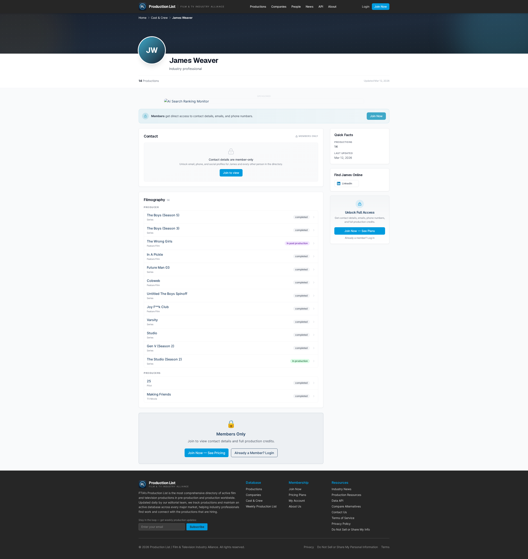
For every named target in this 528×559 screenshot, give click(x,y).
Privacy (309, 547)
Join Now (380, 6)
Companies (278, 6)
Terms (385, 547)
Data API (337, 500)
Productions (258, 6)
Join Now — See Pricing (206, 453)
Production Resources (346, 495)
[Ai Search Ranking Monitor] (264, 101)
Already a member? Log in (360, 237)
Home (142, 17)
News (310, 6)
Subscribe (197, 526)
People (296, 6)
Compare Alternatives (346, 506)
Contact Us (339, 512)
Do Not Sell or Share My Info (351, 529)
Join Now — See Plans (359, 231)
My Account (297, 500)
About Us (295, 506)
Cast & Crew (159, 17)
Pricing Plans (297, 495)
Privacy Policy (341, 523)
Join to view (231, 172)
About (332, 6)
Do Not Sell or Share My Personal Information (347, 547)
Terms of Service (343, 518)
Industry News (341, 489)
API (320, 6)
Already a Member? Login (254, 453)
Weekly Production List (261, 506)
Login (365, 6)
